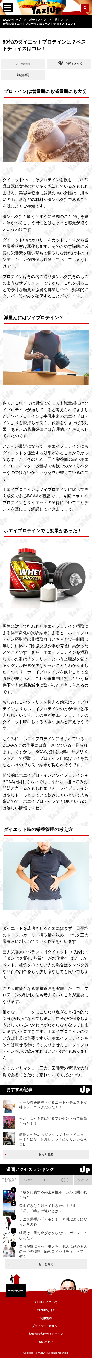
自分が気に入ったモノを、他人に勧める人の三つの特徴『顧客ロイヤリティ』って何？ (53, 1251)
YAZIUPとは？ (46, 1310)
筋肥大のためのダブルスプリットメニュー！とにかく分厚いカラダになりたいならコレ (53, 1139)
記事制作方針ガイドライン (46, 1333)
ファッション (64, 1180)
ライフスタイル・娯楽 (9, 1180)
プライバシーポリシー (46, 1326)
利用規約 (46, 1318)
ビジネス (27, 1180)
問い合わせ (46, 1341)
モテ (46, 1180)
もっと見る (46, 1154)
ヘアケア (83, 1180)
